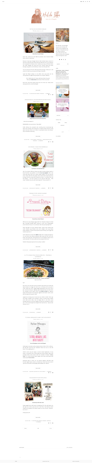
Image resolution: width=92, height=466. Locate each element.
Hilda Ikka (47, 461)
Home (3, 1)
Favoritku (58, 75)
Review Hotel (61, 78)
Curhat (66, 70)
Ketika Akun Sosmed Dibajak (38, 29)
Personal (44, 420)
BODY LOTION (44, 291)
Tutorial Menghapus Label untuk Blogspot (38, 317)
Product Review (62, 77)
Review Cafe (66, 78)
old (50, 428)
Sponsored (65, 74)
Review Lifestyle (65, 79)
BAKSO (37, 234)
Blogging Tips (37, 371)
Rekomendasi (58, 74)
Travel (62, 72)
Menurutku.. (39, 139)
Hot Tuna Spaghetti (44, 172)
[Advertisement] (15, 7)
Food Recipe (32, 188)
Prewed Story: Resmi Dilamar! (38, 193)
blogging (32, 371)
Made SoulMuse (76, 461)
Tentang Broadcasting (47, 139)
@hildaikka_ (71, 447)
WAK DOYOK (33, 79)
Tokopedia (42, 93)
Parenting (65, 73)
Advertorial (32, 312)
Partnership (59, 79)
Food (59, 71)
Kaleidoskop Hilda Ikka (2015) (38, 377)
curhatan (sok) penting (35, 93)
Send (62, 131)
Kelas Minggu (34, 139)
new (26, 428)
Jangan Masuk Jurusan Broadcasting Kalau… (38, 99)
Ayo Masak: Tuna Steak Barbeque (38, 146)
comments (47, 93)
